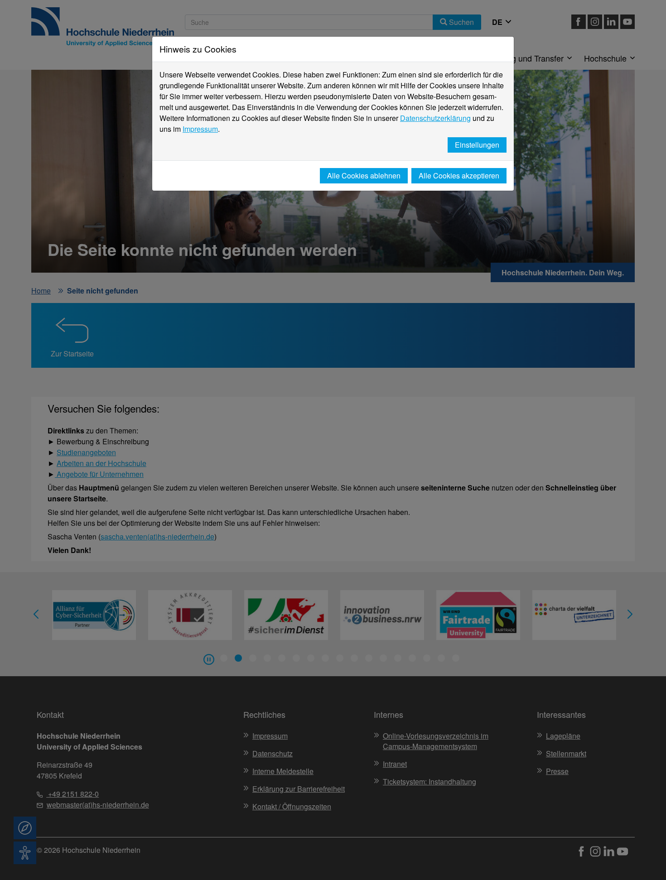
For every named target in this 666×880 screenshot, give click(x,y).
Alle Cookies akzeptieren (459, 175)
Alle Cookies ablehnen (364, 175)
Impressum (200, 129)
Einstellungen (477, 144)
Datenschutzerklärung (435, 118)
